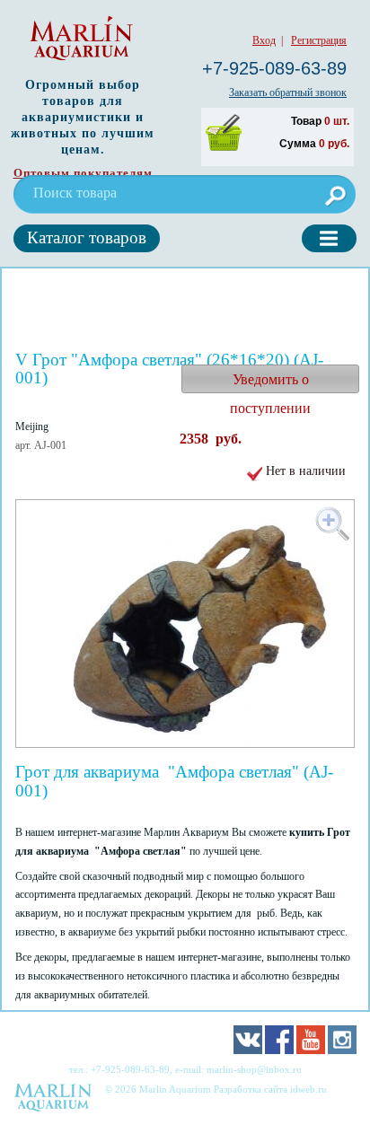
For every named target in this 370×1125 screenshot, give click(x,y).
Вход (264, 40)
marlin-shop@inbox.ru (254, 1069)
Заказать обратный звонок (288, 92)
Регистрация (319, 40)
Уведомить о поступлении (270, 382)
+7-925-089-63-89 (274, 68)
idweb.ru (308, 1089)
